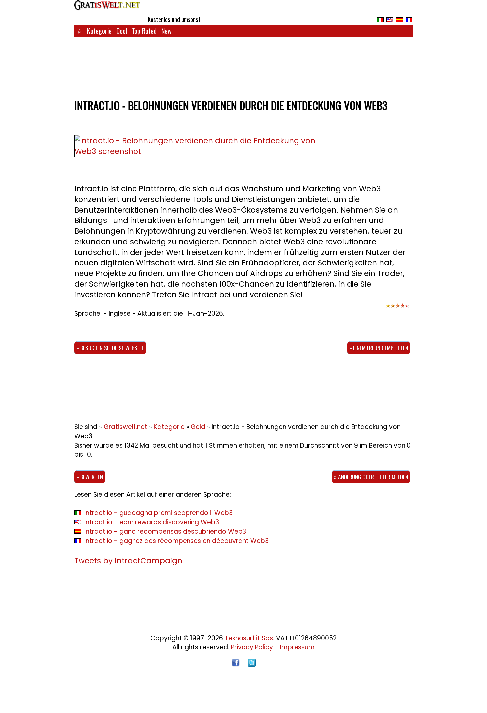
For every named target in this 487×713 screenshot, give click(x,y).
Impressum (297, 647)
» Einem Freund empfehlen (378, 348)
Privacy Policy (252, 647)
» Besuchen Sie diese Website (110, 348)
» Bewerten (89, 477)
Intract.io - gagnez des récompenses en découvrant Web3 (176, 540)
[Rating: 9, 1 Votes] (397, 308)
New (166, 31)
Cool (121, 31)
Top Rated (144, 31)
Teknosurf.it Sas (249, 638)
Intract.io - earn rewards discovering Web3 (151, 522)
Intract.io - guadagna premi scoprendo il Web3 (158, 512)
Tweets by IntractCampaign (128, 560)
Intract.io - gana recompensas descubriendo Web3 (165, 531)
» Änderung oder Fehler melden (371, 477)
